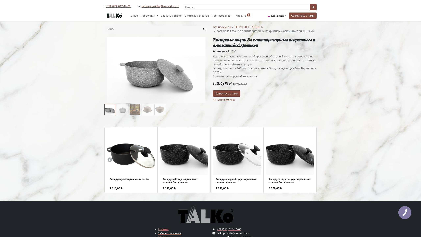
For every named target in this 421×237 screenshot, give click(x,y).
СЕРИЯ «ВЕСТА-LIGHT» (249, 27)
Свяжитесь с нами (302, 15)
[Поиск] (313, 7)
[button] (112, 70)
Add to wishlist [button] (226, 100)
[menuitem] (134, 15)
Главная (163, 229)
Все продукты (222, 27)
